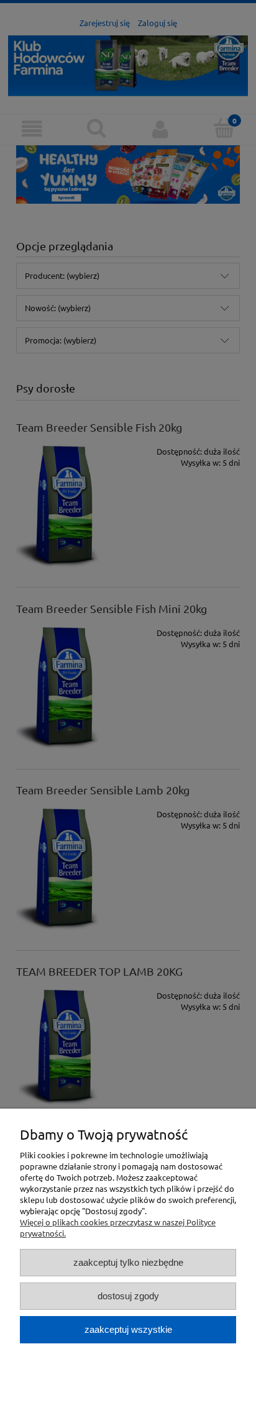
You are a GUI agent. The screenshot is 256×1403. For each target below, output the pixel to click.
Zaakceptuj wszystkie (128, 1329)
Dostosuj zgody (128, 1296)
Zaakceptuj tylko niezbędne (128, 1262)
